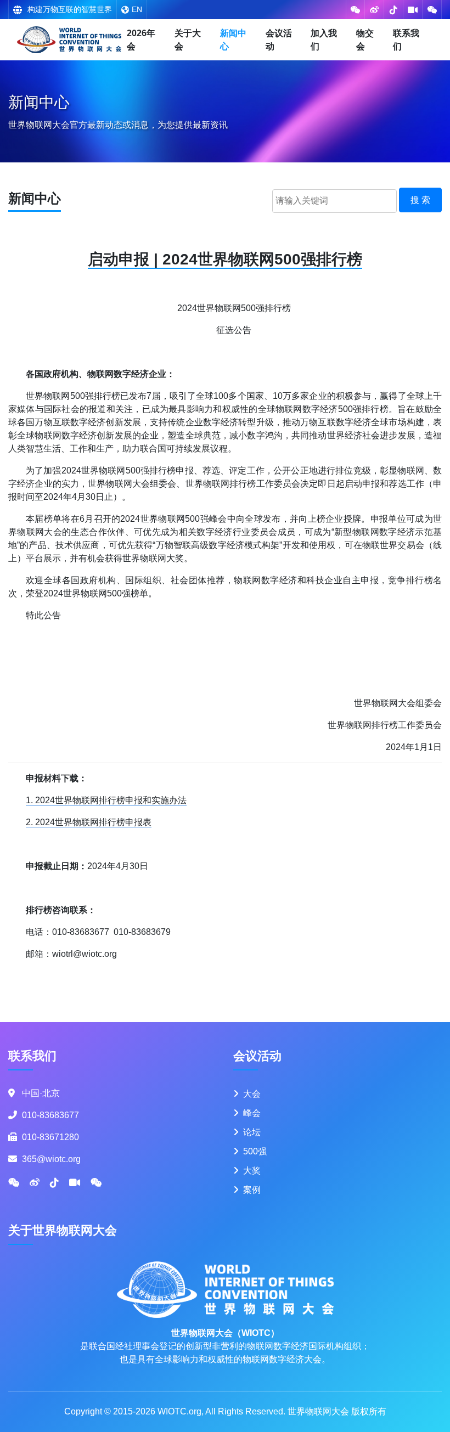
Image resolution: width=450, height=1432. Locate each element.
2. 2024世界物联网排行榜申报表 (88, 822)
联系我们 (406, 40)
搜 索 (420, 200)
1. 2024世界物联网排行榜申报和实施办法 (106, 800)
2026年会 (141, 40)
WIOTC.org (179, 1411)
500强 (255, 1151)
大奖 (252, 1170)
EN (137, 9)
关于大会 (188, 40)
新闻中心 (233, 40)
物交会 (365, 40)
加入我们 (324, 40)
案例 (252, 1189)
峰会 (252, 1113)
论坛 (252, 1132)
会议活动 (279, 40)
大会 (252, 1093)
